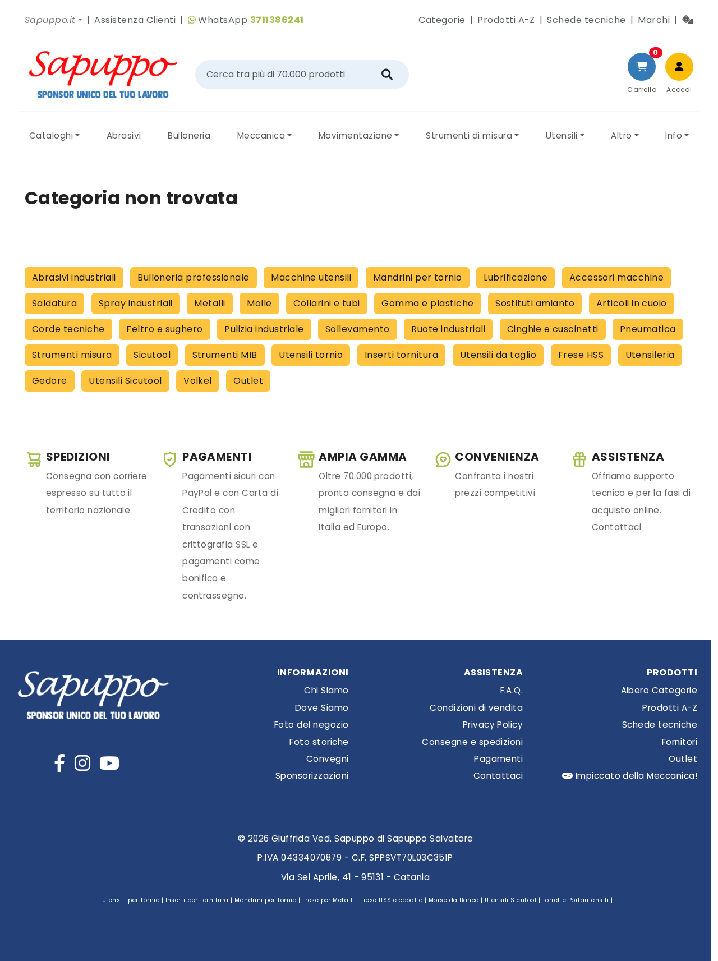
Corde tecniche (68, 329)
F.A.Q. (511, 690)
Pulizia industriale (263, 329)
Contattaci (498, 775)
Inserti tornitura (401, 354)
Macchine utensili (311, 277)
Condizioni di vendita (476, 708)
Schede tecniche (586, 19)
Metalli (209, 303)
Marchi (654, 19)
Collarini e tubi (326, 303)
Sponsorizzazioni (312, 775)
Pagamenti (498, 759)
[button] (53, 20)
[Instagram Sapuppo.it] (82, 763)
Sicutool (152, 354)
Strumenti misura (72, 354)
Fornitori (679, 742)
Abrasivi (124, 135)
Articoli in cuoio (631, 303)
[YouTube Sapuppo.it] (109, 763)
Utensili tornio (311, 354)
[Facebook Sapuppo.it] (59, 763)
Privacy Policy (493, 724)
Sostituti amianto (534, 303)
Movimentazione (356, 135)
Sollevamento (357, 329)
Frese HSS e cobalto (391, 900)
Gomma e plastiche (427, 303)
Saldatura (54, 303)
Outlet (248, 380)
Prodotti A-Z (506, 19)
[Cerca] (387, 74)
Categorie (441, 19)
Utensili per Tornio (130, 900)
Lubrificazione (515, 277)
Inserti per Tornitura (197, 900)
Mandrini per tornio (417, 277)
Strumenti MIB (224, 354)
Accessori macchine (616, 277)
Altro (621, 135)
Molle (259, 303)
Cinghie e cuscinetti (553, 329)
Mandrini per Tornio (265, 900)
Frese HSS (581, 354)
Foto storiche (318, 742)
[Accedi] (679, 67)
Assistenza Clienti (135, 19)
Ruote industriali (448, 329)
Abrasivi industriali (74, 277)
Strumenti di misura (469, 135)
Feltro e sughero (164, 329)
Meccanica (261, 135)
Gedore (49, 380)
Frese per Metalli (328, 900)
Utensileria (650, 354)
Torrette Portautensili (575, 900)
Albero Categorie (659, 690)
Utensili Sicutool (125, 380)
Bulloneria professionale (193, 277)
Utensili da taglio (498, 354)
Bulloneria (189, 135)
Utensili (562, 135)
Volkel (197, 380)
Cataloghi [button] (51, 135)
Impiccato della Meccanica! (635, 775)
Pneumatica (648, 329)
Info (673, 135)
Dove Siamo (322, 708)
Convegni (327, 759)
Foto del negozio (311, 724)
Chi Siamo (326, 690)
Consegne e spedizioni (472, 742)
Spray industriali (136, 303)
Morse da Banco (454, 900)
